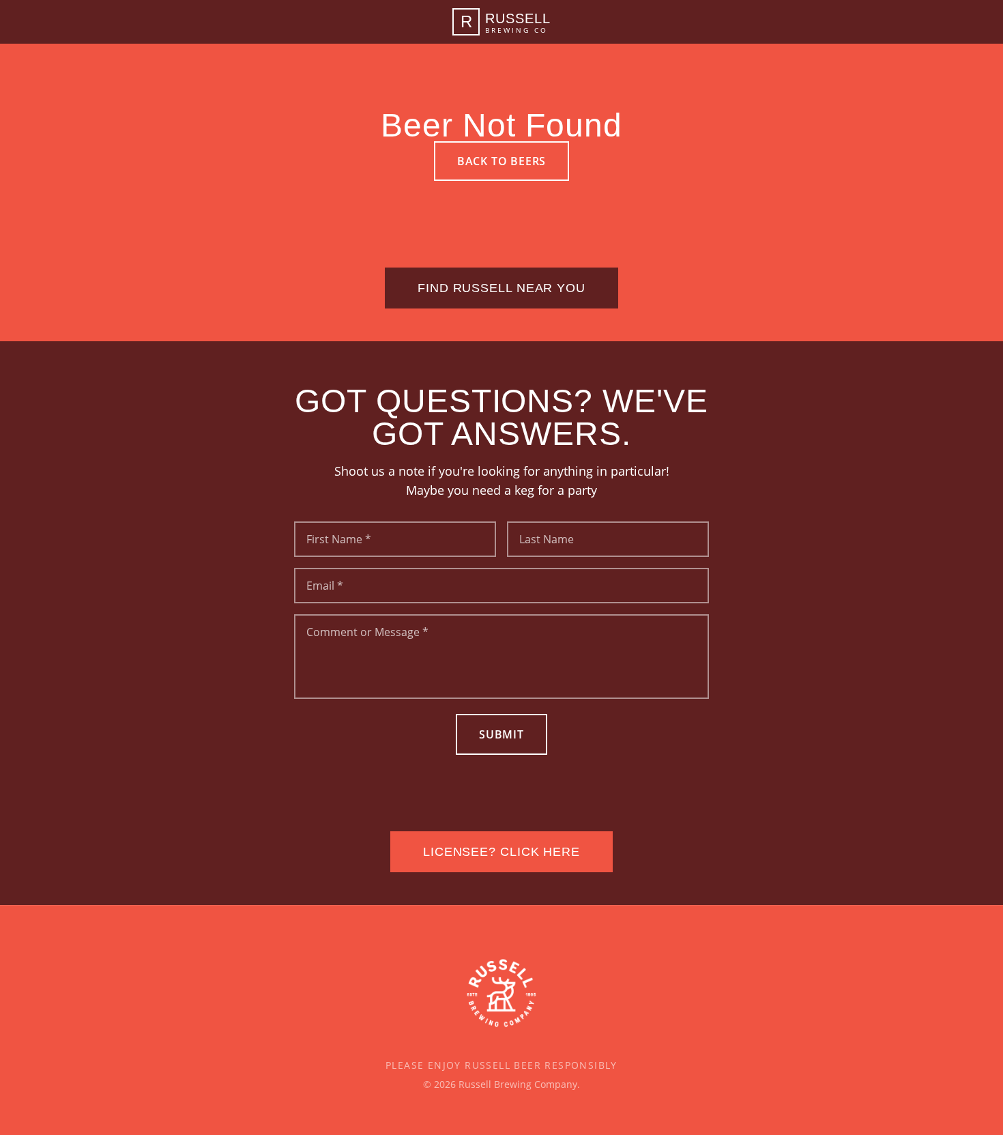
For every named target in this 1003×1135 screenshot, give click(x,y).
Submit (501, 734)
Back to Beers (501, 161)
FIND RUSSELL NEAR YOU (501, 288)
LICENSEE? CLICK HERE (501, 852)
